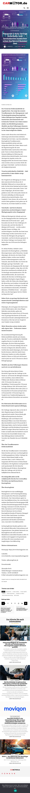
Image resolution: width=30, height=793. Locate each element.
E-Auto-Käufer (23, 591)
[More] (25, 603)
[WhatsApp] (18, 603)
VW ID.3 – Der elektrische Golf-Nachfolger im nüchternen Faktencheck (15, 757)
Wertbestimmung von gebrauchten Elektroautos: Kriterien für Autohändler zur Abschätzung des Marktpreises (15, 683)
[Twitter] (11, 603)
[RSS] (9, 773)
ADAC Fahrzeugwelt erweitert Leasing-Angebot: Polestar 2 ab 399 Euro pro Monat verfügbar (6, 610)
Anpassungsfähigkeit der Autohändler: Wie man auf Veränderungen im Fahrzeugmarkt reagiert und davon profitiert (15, 645)
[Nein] (28, 788)
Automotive (8, 591)
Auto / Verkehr (15, 640)
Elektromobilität (5, 27)
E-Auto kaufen (16, 591)
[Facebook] (7, 603)
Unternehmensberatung (7, 595)
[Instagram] (4, 773)
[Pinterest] (15, 603)
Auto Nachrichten (15, 716)
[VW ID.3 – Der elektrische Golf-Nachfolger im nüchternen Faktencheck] (15, 746)
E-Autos (4, 593)
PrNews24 (10, 46)
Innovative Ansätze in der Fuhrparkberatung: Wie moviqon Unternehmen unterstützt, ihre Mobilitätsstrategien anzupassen (15, 721)
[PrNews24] (5, 47)
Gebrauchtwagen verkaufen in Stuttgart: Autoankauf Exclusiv (22, 609)
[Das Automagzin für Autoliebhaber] (15, 3)
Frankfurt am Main (20, 593)
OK (15, 790)
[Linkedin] (22, 603)
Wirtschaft (16, 595)
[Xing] (14, 773)
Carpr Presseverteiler (15, 662)
